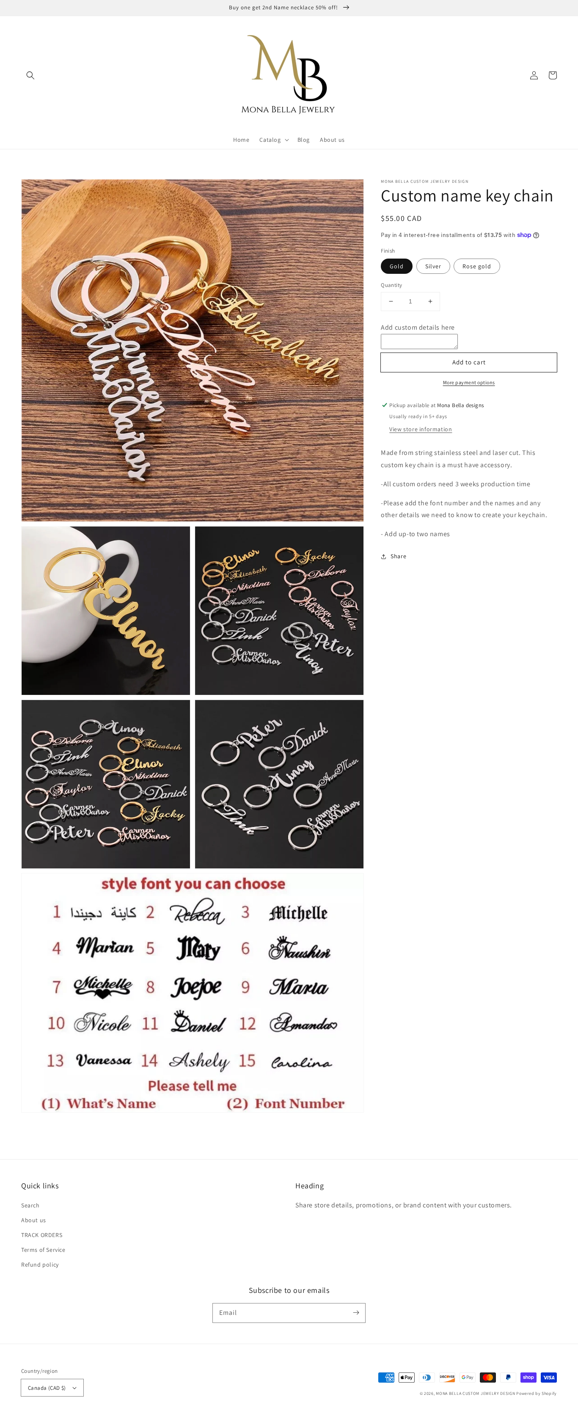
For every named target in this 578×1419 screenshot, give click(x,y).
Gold (397, 266)
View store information (420, 429)
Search (30, 1205)
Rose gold (476, 266)
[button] (30, 75)
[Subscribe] (356, 1312)
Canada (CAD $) (47, 1387)
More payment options (469, 382)
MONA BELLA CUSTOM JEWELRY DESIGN (475, 1393)
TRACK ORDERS (41, 1235)
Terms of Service (43, 1250)
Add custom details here (418, 327)
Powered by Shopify (536, 1393)
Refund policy (40, 1264)
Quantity (391, 285)
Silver (433, 266)
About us (33, 1220)
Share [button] (398, 556)
